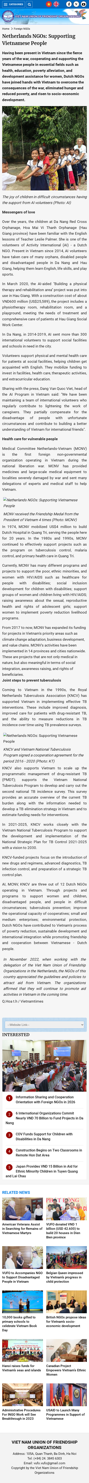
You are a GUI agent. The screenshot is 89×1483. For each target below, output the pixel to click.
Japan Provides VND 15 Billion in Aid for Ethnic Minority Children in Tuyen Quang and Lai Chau (42, 1171)
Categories (16, 4)
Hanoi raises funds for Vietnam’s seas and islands (21, 1368)
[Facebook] (69, 4)
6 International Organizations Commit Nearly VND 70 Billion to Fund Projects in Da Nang (44, 1118)
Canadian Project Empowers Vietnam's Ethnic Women (66, 1370)
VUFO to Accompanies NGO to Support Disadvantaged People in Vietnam (22, 1277)
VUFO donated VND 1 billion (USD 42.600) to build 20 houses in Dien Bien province (63, 1230)
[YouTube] (84, 4)
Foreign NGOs (22, 28)
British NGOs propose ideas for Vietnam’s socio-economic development (66, 1321)
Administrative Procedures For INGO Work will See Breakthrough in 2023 (21, 1414)
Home (5, 28)
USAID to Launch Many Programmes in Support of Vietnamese (65, 1414)
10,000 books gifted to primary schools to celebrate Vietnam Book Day (19, 1323)
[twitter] (76, 4)
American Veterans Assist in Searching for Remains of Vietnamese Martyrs (22, 1228)
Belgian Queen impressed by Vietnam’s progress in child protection (64, 1277)
